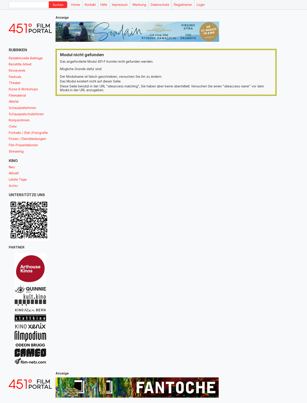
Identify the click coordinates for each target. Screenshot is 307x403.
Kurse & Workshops (23, 89)
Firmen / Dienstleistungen (27, 139)
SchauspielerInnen (22, 108)
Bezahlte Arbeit (20, 64)
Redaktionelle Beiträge (26, 58)
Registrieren (183, 5)
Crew (13, 126)
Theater (15, 83)
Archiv (13, 186)
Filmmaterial (17, 95)
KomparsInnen (19, 120)
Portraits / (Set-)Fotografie (28, 133)
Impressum (120, 5)
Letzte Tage (18, 179)
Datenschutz (160, 5)
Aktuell (14, 173)
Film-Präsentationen (23, 145)
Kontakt (90, 5)
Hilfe (103, 5)
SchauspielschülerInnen (26, 114)
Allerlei (14, 101)
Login (201, 5)
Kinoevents (17, 70)
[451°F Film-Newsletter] (30, 28)
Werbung (139, 5)
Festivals (15, 77)
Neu (12, 167)
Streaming (16, 151)
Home (75, 5)
